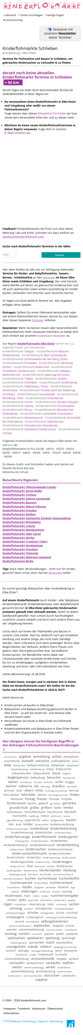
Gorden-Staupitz (56, 402)
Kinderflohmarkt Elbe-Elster (36, 343)
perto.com (55, 573)
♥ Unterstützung (12, 20)
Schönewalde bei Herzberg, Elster (35, 359)
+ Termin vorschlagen (30, 15)
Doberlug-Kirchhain (46, 375)
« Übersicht (9, 15)
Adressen (49, 277)
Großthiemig (58, 382)
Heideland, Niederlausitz (29, 429)
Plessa (17, 410)
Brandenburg (11, 53)
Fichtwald (20, 363)
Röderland (31, 367)
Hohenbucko (44, 421)
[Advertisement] (41, 185)
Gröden (51, 378)
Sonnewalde (36, 394)
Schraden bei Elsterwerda (30, 425)
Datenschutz (55, 1008)
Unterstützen (11, 1013)
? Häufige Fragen (54, 15)
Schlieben (20, 382)
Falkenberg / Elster (25, 386)
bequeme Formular (52, 113)
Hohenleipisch (23, 417)
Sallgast (18, 351)
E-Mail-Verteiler (15, 133)
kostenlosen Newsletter (51, 335)
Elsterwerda (44, 398)
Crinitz (18, 402)
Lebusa (18, 406)
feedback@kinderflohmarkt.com (23, 236)
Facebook (24, 1008)
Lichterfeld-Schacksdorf (46, 413)
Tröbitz (18, 378)
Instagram (9, 1008)
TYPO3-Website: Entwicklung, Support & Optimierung (33, 1021)
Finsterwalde (55, 406)
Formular (37, 320)
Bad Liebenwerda (44, 355)
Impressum (39, 1008)
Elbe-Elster (29, 53)
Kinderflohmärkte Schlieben (30, 48)
